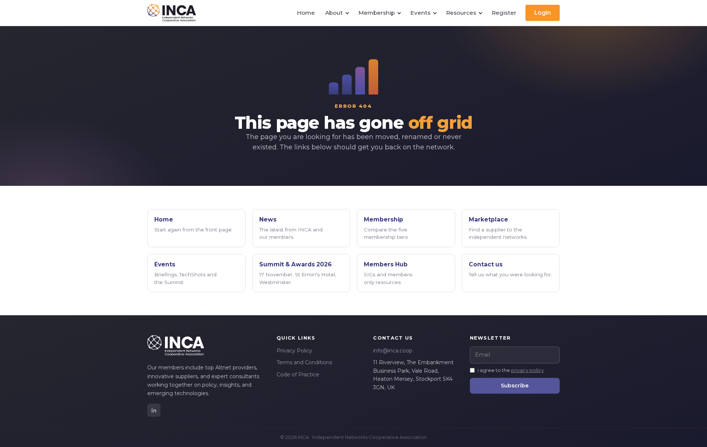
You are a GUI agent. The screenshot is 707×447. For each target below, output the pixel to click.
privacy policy (527, 370)
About (334, 12)
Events (420, 12)
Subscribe (515, 385)
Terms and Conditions (304, 362)
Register (504, 12)
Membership (376, 12)
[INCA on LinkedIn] (154, 410)
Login (542, 12)
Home (306, 12)
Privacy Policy (294, 350)
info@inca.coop (392, 350)
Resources (461, 12)
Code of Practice (298, 374)
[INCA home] (171, 13)
